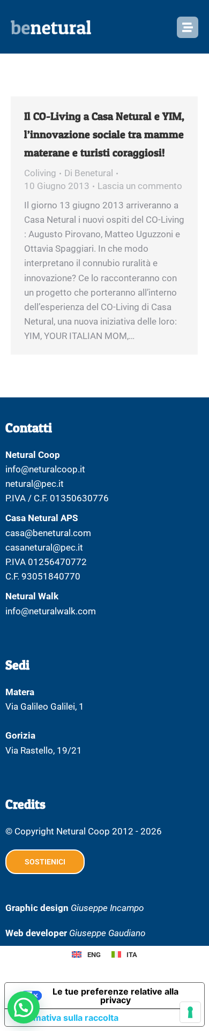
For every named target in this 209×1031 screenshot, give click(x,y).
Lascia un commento (140, 185)
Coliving (40, 173)
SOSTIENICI (45, 861)
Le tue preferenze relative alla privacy (115, 995)
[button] (24, 1007)
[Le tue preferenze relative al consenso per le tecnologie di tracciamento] (190, 1012)
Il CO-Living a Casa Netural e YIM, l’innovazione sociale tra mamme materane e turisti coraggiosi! (104, 134)
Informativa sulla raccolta (65, 1017)
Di (88, 173)
